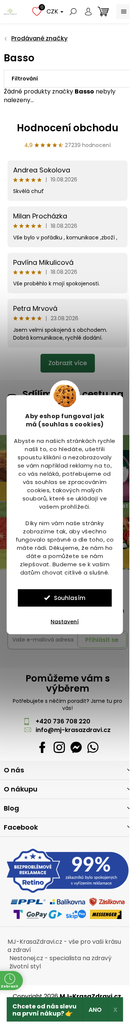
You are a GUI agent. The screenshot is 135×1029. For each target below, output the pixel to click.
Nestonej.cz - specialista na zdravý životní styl (60, 962)
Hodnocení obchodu (67, 128)
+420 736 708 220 (63, 721)
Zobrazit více (67, 363)
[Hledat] (73, 11)
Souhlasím (70, 597)
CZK (53, 11)
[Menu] (123, 11)
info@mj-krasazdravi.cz (73, 730)
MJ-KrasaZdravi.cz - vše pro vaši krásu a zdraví (64, 945)
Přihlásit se (101, 640)
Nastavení (65, 621)
